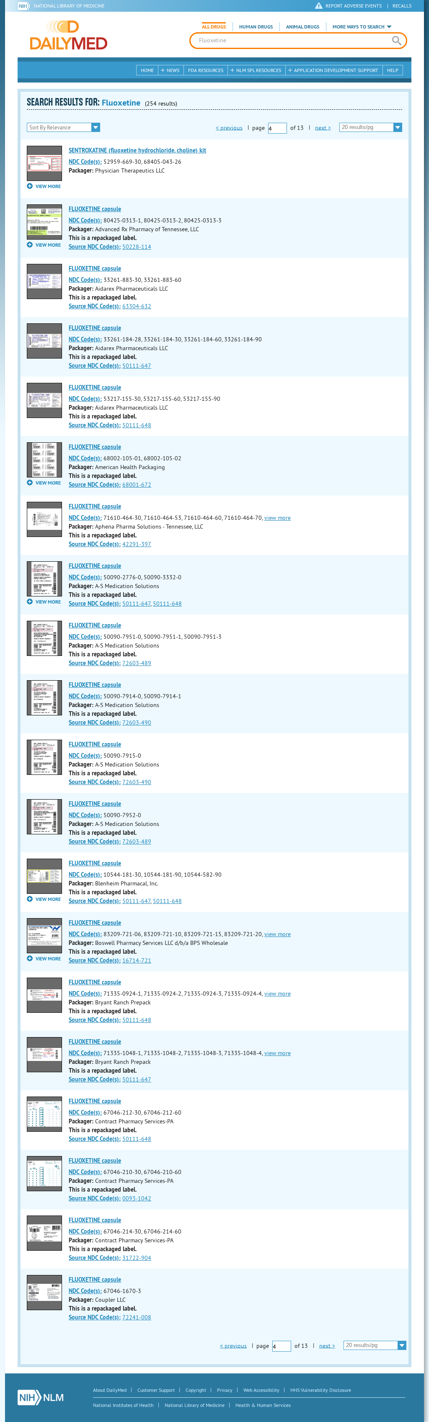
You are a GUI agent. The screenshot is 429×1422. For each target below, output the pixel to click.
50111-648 (136, 425)
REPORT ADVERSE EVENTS (354, 6)
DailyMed (68, 34)
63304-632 (136, 306)
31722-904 (136, 1258)
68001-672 (136, 484)
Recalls (402, 6)
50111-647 (136, 365)
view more (277, 517)
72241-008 (136, 1317)
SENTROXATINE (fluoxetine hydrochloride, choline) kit (137, 150)
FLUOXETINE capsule (95, 209)
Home (147, 70)
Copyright (196, 1390)
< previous (229, 127)
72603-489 (136, 663)
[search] (396, 41)
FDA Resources (205, 70)
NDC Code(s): (85, 161)
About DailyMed (110, 1390)
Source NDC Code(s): (95, 246)
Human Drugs (256, 26)
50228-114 (136, 246)
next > (323, 127)
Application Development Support (336, 70)
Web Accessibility (261, 1390)
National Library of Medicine (69, 6)
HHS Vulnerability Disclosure (320, 1390)
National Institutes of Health (123, 1405)
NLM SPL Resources (258, 70)
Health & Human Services (263, 1405)
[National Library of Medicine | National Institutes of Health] (40, 1397)
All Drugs (214, 26)
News (173, 70)
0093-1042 (136, 1198)
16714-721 (136, 960)
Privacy (225, 1390)
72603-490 (136, 722)
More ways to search (359, 26)
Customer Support (156, 1390)
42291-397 (136, 544)
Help (392, 70)
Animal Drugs (302, 26)
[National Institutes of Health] (26, 5)
